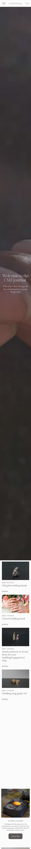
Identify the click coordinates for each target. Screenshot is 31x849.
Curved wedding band (13, 618)
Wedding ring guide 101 (14, 693)
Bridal (3, 583)
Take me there (15, 836)
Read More (5, 591)
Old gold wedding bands (14, 585)
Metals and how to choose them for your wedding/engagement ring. (15, 656)
